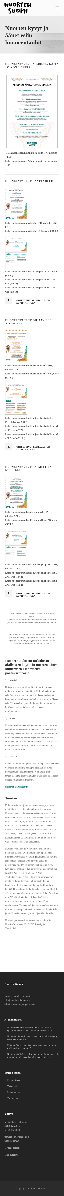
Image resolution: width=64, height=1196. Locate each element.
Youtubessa (12, 1098)
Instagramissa (13, 1092)
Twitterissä (12, 1086)
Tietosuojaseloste (12, 1148)
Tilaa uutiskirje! (11, 1155)
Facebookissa (13, 1080)
